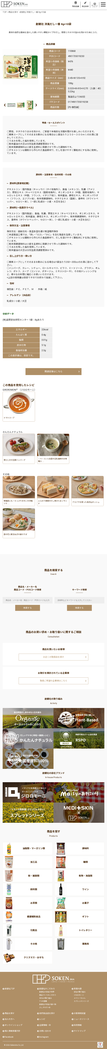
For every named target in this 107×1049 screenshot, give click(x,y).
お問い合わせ (45, 1031)
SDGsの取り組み (45, 998)
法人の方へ (9, 1019)
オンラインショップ (13, 1025)
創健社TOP (10, 989)
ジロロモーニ (79, 995)
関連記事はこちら (53, 371)
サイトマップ (80, 1031)
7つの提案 (43, 1001)
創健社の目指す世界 (46, 992)
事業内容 (78, 989)
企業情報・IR (45, 1025)
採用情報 (78, 1025)
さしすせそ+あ (44, 1007)
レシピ (42, 1019)
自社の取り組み (80, 992)
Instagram (44, 1037)
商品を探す (9, 1013)
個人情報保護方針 (12, 1031)
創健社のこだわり (47, 989)
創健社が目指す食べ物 (47, 1004)
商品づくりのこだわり (47, 995)
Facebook (9, 1037)
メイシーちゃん (80, 998)
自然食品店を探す (47, 1013)
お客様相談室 (80, 1013)
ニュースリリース (81, 1019)
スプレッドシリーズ (81, 1001)
